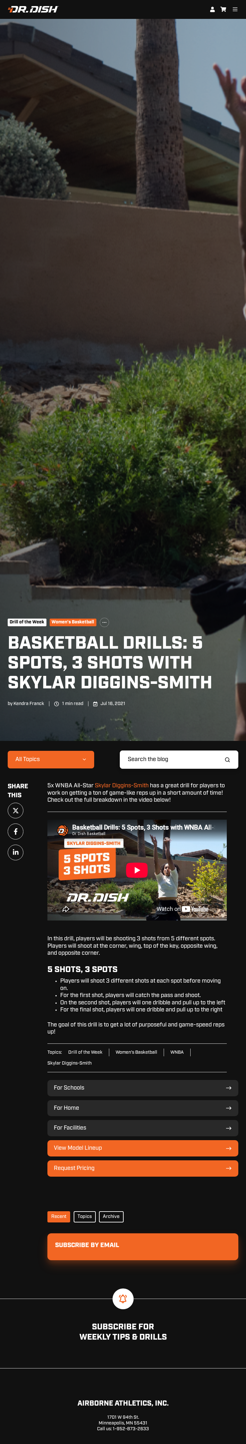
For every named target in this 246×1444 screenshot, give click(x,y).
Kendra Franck (28, 704)
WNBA (177, 1052)
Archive (111, 1216)
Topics (85, 1216)
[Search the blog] (227, 760)
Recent (58, 1216)
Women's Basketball (73, 622)
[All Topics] (104, 622)
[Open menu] (235, 9)
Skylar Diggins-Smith (122, 785)
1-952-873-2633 (131, 1429)
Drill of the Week (27, 622)
